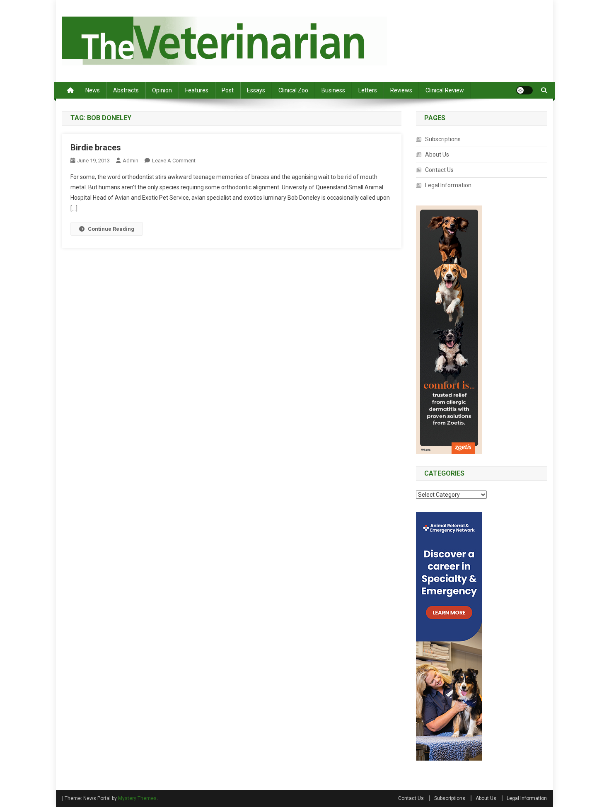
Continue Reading (111, 229)
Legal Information (448, 185)
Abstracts (126, 90)
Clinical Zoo (293, 90)
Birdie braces (95, 147)
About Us (437, 154)
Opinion (162, 90)
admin (130, 160)
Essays (256, 90)
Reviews (401, 90)
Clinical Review (444, 90)
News (92, 90)
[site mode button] (524, 90)
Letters (367, 90)
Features (196, 90)
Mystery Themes (137, 798)
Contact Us (439, 170)
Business (333, 90)
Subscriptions (443, 139)
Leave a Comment (174, 160)
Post (228, 90)
